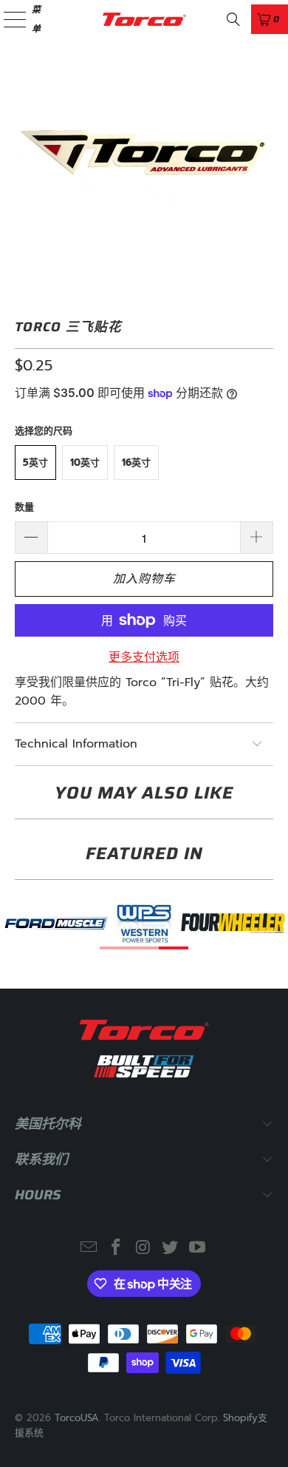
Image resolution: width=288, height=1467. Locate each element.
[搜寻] (233, 19)
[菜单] (6, 19)
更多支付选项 (144, 657)
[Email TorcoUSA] (89, 1248)
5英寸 (35, 462)
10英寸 (85, 462)
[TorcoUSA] (144, 19)
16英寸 (136, 462)
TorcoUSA (77, 1418)
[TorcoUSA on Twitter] (171, 1248)
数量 (24, 507)
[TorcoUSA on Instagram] (143, 1248)
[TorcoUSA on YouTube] (198, 1248)
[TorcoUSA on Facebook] (116, 1248)
